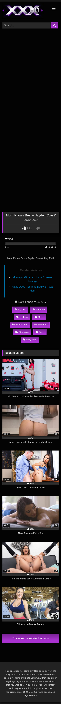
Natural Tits (21, 324)
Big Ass (22, 309)
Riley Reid (31, 339)
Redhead (42, 324)
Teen (41, 332)
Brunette (40, 309)
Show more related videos (30, 638)
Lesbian (24, 317)
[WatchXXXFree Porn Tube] (25, 11)
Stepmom (24, 332)
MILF (40, 317)
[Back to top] (50, 694)
